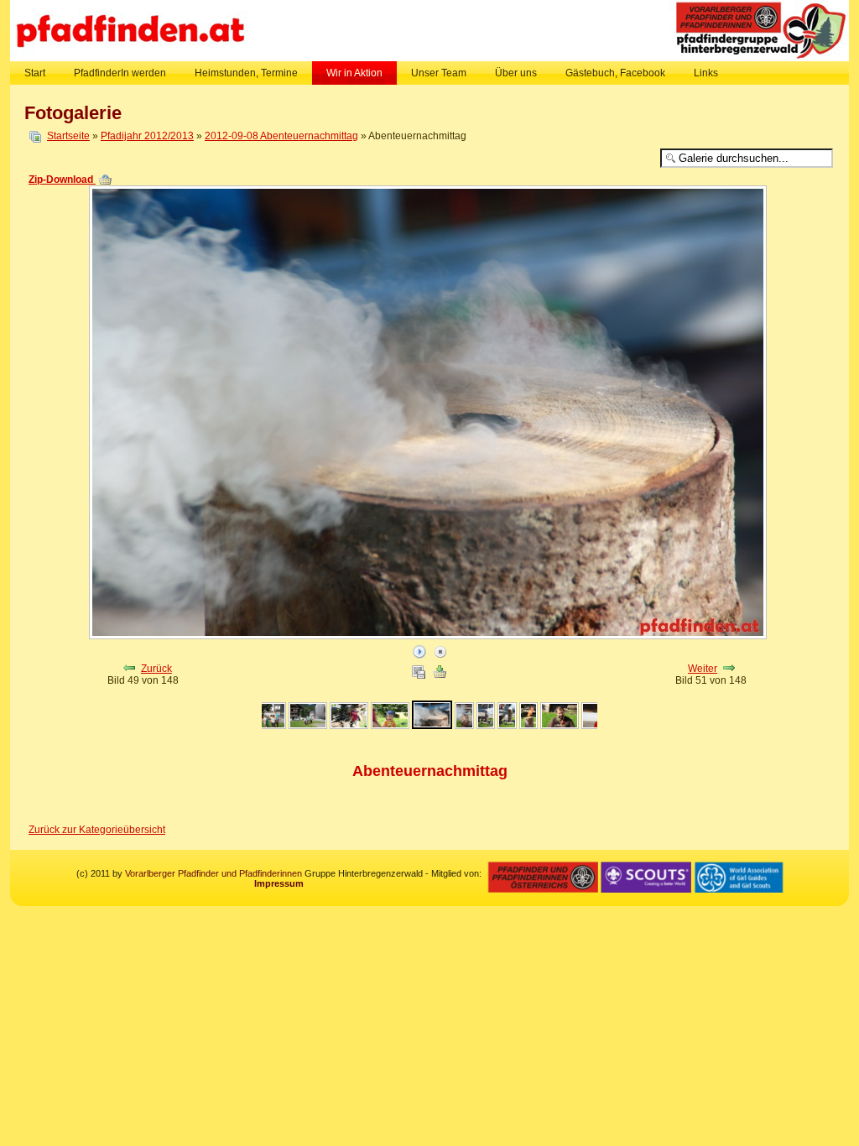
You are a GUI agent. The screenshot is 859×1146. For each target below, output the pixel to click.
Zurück (156, 669)
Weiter (702, 669)
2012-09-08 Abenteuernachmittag (281, 136)
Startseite (68, 136)
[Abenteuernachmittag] (266, 726)
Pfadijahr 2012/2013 (147, 136)
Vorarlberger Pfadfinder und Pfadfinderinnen (213, 873)
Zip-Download (62, 179)
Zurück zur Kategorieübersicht (97, 830)
